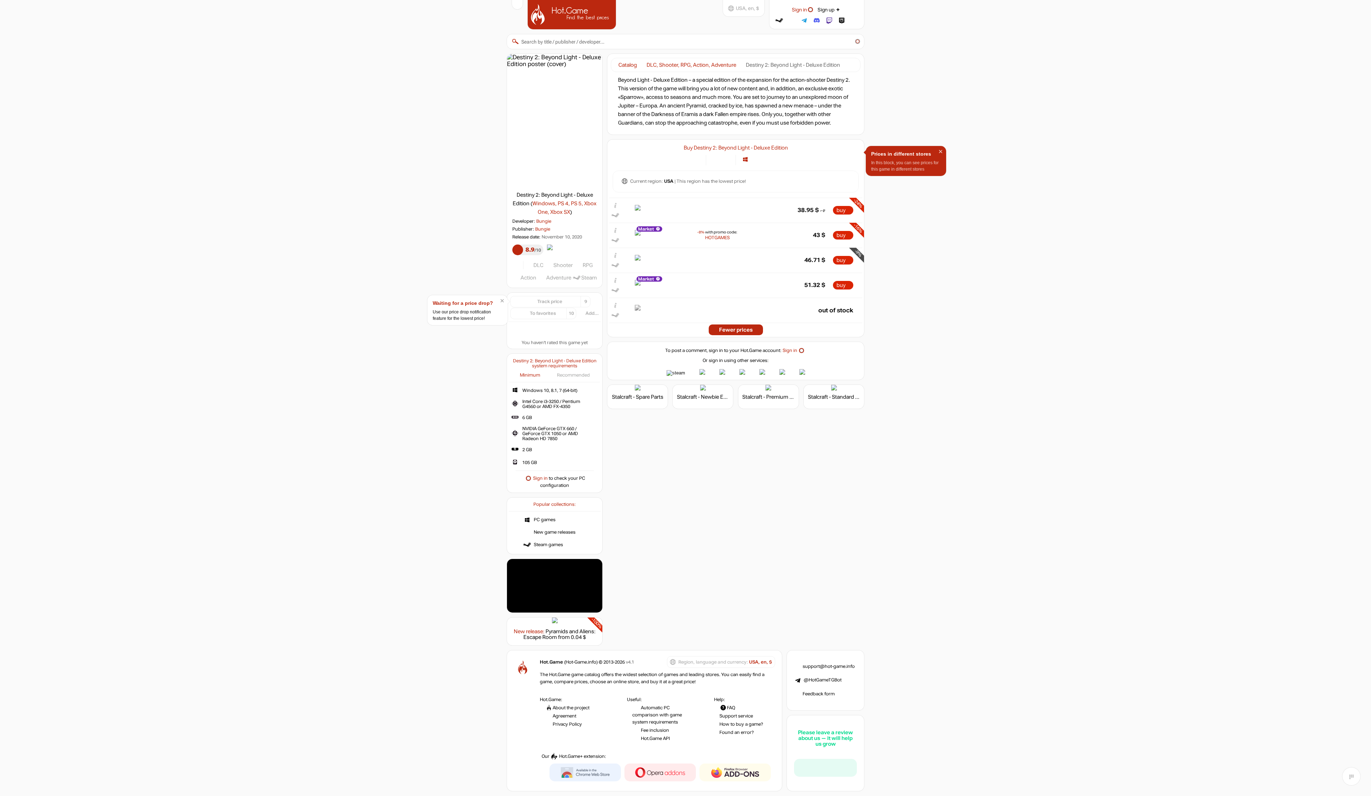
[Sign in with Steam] (779, 20)
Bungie (543, 221)
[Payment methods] (696, 159)
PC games (545, 519)
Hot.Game (573, 14)
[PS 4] (754, 159)
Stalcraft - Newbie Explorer (708, 397)
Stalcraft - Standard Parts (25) (843, 397)
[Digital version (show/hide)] (715, 159)
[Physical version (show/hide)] (726, 159)
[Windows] (745, 159)
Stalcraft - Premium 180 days (776, 397)
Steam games (548, 544)
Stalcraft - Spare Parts (637, 397)
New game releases (555, 532)
